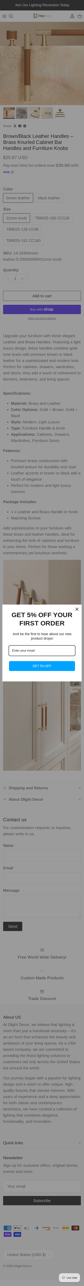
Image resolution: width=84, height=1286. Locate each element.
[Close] (77, 609)
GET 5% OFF (42, 666)
